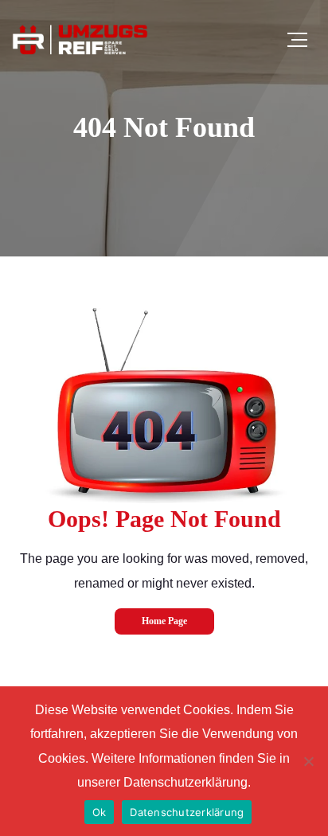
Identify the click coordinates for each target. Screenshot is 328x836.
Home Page (164, 621)
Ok (99, 812)
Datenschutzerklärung (187, 812)
